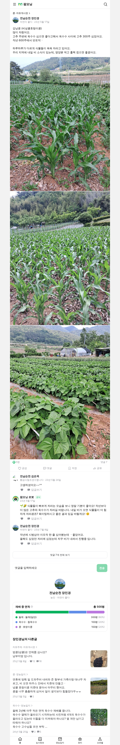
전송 (102, 568)
